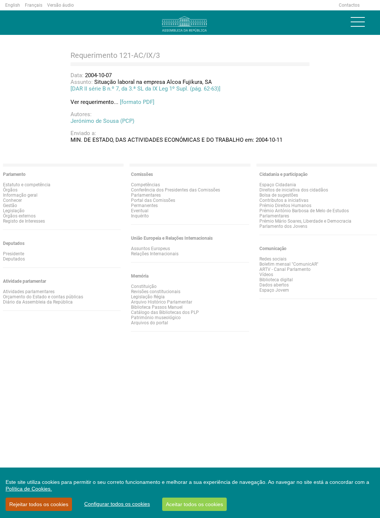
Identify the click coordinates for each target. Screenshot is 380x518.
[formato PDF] (137, 102)
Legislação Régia (148, 296)
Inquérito (140, 216)
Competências (145, 184)
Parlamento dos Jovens (283, 226)
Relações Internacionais (154, 253)
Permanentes (144, 205)
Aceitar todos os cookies (194, 504)
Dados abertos (274, 285)
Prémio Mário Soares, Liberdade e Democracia (305, 221)
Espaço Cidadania (277, 184)
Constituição (144, 286)
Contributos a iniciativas (283, 200)
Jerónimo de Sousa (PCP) (102, 121)
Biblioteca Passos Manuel (157, 307)
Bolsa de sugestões (278, 195)
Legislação (13, 210)
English (12, 5)
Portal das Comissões (153, 200)
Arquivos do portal (149, 322)
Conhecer (12, 200)
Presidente (13, 253)
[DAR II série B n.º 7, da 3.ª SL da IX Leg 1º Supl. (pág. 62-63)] (145, 88)
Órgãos (10, 190)
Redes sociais (272, 259)
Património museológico (156, 317)
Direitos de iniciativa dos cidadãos (293, 190)
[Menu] (358, 21)
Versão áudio (60, 5)
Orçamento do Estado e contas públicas (43, 296)
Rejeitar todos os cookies (38, 504)
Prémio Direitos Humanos (285, 205)
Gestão (10, 205)
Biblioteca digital (276, 279)
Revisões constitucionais (155, 291)
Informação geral (20, 195)
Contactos (349, 5)
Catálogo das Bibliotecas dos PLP (165, 312)
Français (33, 5)
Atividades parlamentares (29, 291)
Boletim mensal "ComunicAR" (288, 264)
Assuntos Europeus (150, 248)
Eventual (139, 210)
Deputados (14, 259)
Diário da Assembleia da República (38, 302)
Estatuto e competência (26, 184)
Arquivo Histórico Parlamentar (161, 302)
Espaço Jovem (274, 290)
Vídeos (266, 274)
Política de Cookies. (29, 489)
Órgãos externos (19, 216)
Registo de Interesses (24, 221)
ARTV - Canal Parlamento (285, 269)
